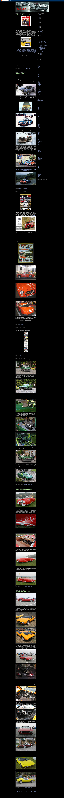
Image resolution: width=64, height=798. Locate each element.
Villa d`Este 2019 (40, 173)
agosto (40, 35)
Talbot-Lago (39, 159)
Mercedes (39, 124)
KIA (38, 111)
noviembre (41, 31)
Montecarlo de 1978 (20, 73)
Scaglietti (39, 152)
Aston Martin (39, 66)
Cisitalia (39, 82)
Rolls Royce (39, 150)
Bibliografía (21, 69)
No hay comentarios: (28, 354)
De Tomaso (21, 788)
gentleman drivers (40, 100)
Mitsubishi (39, 127)
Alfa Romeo (39, 61)
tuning (38, 166)
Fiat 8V (39, 94)
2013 (39, 23)
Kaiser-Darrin (39, 110)
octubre (40, 32)
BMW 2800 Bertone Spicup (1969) (23, 359)
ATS (38, 67)
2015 (39, 21)
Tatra (38, 160)
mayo (40, 53)
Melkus (39, 123)
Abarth (38, 60)
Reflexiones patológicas (41, 148)
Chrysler (39, 81)
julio (40, 36)
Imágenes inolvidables (23, 188)
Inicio (26, 791)
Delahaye (20, 587)
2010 (39, 27)
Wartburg (39, 175)
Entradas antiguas (33, 791)
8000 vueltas (39, 180)
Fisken (34, 215)
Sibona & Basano (40, 156)
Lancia (38, 115)
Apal (38, 65)
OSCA (38, 136)
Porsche (25, 69)
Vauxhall (39, 168)
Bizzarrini (39, 74)
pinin (38, 143)
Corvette (39, 85)
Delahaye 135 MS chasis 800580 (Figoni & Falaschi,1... (42, 48)
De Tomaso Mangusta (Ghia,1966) (23, 591)
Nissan (39, 134)
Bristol (38, 76)
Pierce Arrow (39, 142)
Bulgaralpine (39, 77)
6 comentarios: (27, 68)
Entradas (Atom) (22, 793)
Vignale (39, 169)
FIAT (38, 93)
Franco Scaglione (40, 98)
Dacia (38, 86)
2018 (39, 17)
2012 (39, 25)
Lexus (38, 117)
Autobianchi (39, 69)
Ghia (38, 101)
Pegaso (20, 355)
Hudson (39, 103)
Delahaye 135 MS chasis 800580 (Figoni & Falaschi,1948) (24, 490)
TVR (38, 167)
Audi (38, 68)
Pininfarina (39, 144)
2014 (39, 22)
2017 (39, 18)
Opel (38, 135)
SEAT (38, 153)
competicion (39, 84)
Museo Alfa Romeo (40, 131)
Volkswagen (39, 174)
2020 (39, 14)
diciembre (40, 30)
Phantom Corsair (40, 141)
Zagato (39, 176)
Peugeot (39, 140)
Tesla (38, 161)
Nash (38, 133)
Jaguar (38, 108)
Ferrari (38, 92)
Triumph (39, 165)
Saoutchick (39, 151)
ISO (38, 107)
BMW (38, 75)
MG (38, 125)
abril (40, 54)
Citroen (39, 83)
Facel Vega (39, 91)
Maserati (39, 119)
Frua (38, 99)
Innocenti (39, 106)
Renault (39, 149)
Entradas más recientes (19, 791)
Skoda (38, 157)
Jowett (38, 109)
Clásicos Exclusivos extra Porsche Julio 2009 (25, 14)
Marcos (39, 118)
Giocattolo (39, 102)
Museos (39, 132)
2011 (39, 26)
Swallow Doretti (40, 158)
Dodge (38, 90)
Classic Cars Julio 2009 (21, 192)
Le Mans (39, 116)
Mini (38, 126)
